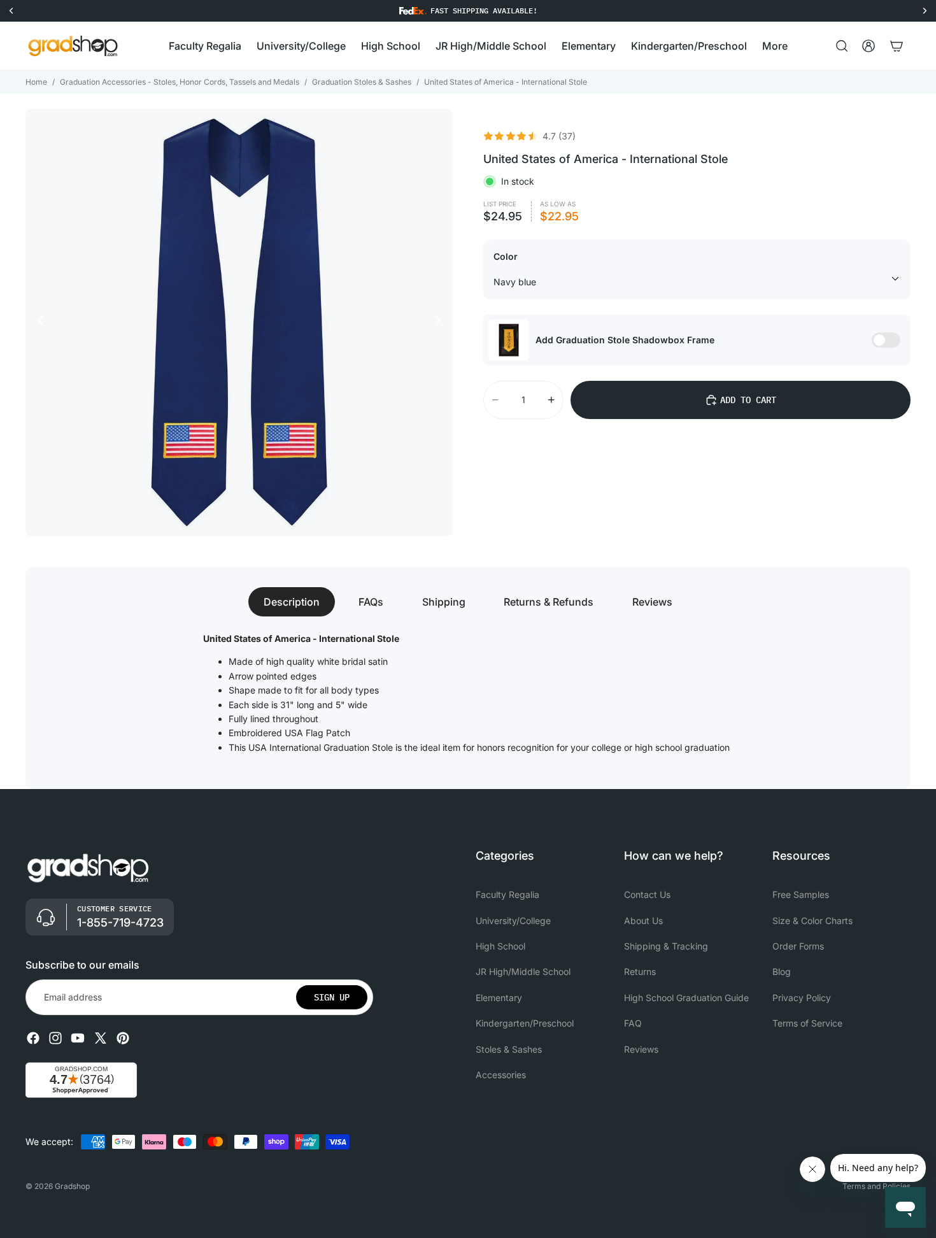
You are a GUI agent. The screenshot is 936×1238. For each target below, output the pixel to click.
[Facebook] (33, 1038)
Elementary (499, 997)
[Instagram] (55, 1038)
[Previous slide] (36, 322)
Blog (781, 972)
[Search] (842, 46)
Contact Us (647, 894)
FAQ (633, 1023)
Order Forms (798, 946)
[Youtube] (77, 1038)
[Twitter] (100, 1038)
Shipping (443, 601)
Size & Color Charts (812, 920)
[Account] (868, 46)
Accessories (501, 1074)
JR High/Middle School (523, 972)
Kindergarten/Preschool (525, 1023)
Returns (640, 972)
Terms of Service (807, 1023)
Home (36, 82)
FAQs (370, 601)
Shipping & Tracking (666, 946)
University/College (513, 920)
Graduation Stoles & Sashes (361, 82)
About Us (643, 920)
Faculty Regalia (507, 894)
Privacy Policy (801, 997)
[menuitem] (775, 46)
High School (500, 946)
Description (292, 601)
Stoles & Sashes (509, 1049)
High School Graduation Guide (686, 997)
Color (505, 256)
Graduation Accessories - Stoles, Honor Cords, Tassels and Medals (179, 82)
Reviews (652, 601)
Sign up (332, 997)
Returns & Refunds (548, 601)
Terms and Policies (876, 1186)
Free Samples (800, 894)
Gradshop (72, 1186)
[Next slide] (441, 322)
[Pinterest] (123, 1038)
